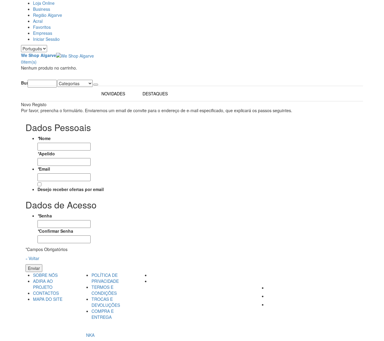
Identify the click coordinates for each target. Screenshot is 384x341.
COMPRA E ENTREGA (103, 314)
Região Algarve (47, 15)
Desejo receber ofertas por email (71, 189)
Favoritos (42, 27)
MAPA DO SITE (47, 299)
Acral (38, 21)
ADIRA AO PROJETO (43, 284)
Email (44, 169)
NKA (90, 335)
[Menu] (22, 77)
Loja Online (44, 3)
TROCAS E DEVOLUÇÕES (106, 302)
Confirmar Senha (55, 231)
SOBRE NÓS (45, 275)
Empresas (42, 33)
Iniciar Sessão (46, 39)
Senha (45, 216)
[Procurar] (95, 84)
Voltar (32, 258)
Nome (44, 138)
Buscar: (24, 83)
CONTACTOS (46, 293)
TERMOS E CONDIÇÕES (104, 290)
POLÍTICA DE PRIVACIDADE (105, 278)
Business (41, 9)
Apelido (46, 154)
